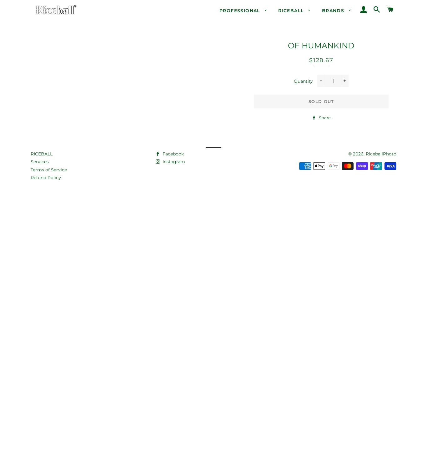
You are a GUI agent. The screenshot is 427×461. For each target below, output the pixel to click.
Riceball (291, 10)
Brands (334, 10)
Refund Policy (46, 177)
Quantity (303, 81)
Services (40, 161)
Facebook (172, 154)
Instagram (173, 161)
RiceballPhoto (381, 154)
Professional (240, 10)
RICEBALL (42, 154)
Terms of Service (49, 170)
